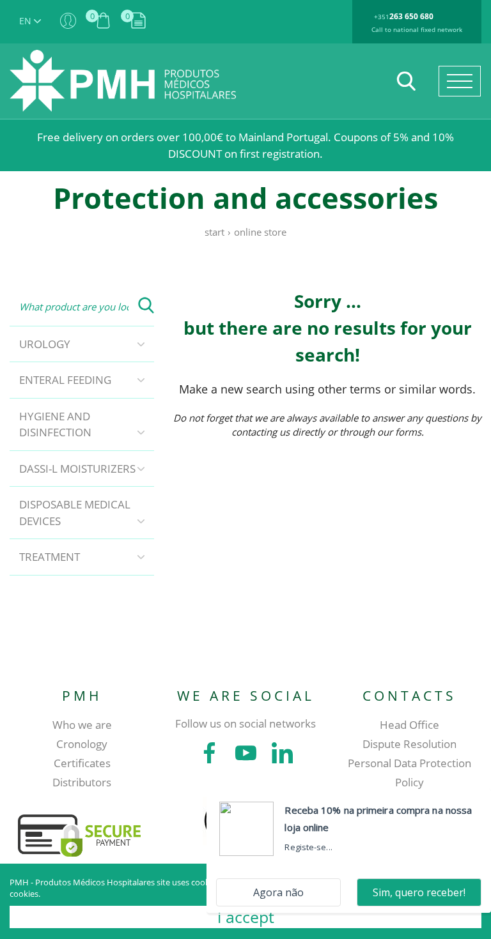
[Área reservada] (68, 22)
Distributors (81, 782)
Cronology (81, 744)
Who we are (82, 724)
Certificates (82, 763)
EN (26, 21)
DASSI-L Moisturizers (77, 468)
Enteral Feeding (65, 379)
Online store (260, 231)
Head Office (409, 724)
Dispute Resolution (409, 744)
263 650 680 (411, 16)
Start (214, 231)
